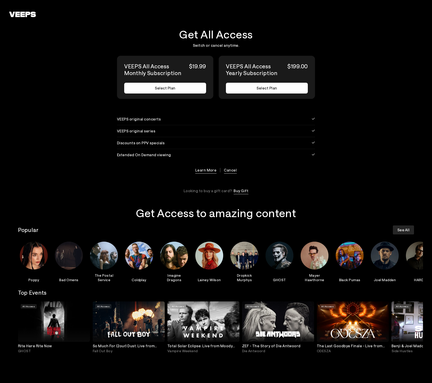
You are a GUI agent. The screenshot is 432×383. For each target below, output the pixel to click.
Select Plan (165, 88)
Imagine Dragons (174, 277)
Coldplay (139, 280)
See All (403, 230)
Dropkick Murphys (244, 277)
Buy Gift (241, 191)
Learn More (206, 170)
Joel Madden (385, 280)
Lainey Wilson (209, 280)
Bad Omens (68, 280)
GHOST (279, 280)
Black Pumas (349, 280)
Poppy (33, 280)
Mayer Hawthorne (314, 277)
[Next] (408, 261)
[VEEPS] (22, 14)
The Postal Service (104, 277)
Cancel (230, 170)
